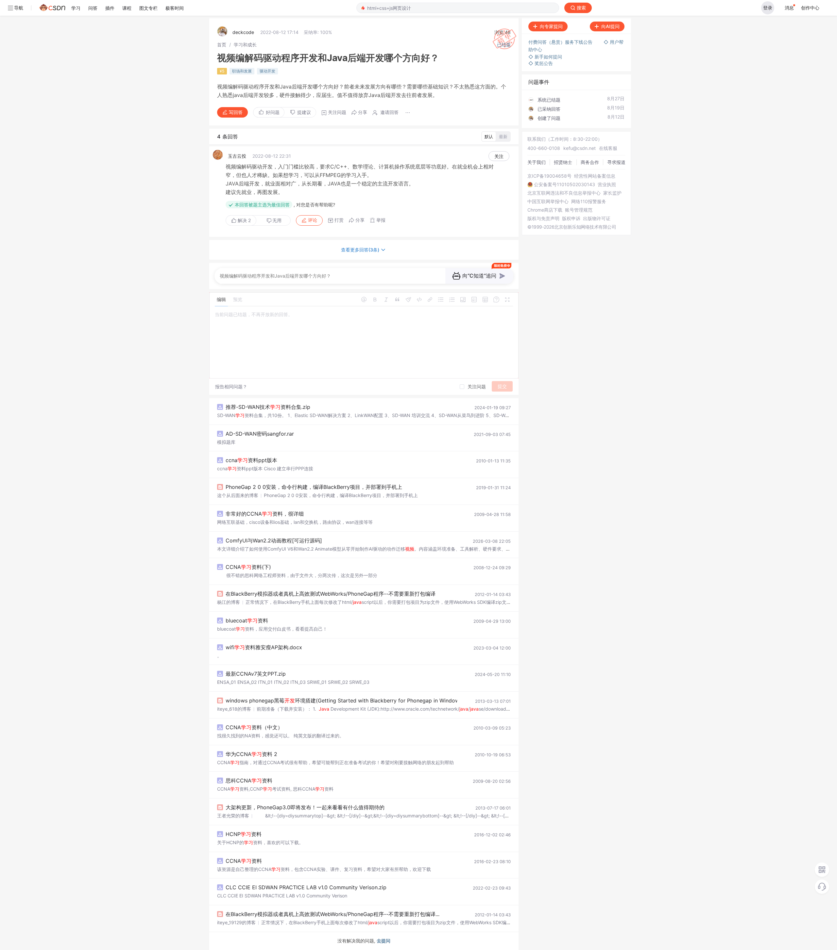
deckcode (243, 32)
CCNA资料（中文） (254, 727)
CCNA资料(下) (248, 567)
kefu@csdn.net (579, 148)
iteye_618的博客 (234, 709)
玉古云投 (237, 156)
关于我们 (536, 162)
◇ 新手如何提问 (545, 56)
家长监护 (612, 193)
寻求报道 (616, 162)
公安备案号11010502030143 (564, 184)
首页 (221, 44)
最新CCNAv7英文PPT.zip (256, 673)
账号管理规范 (578, 210)
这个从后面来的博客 (237, 495)
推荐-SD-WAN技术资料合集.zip (268, 407)
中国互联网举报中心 (548, 201)
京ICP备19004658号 (549, 176)
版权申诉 (571, 218)
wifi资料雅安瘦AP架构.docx (264, 647)
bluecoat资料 (247, 620)
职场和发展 (242, 71)
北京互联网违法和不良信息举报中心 (564, 193)
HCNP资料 (244, 834)
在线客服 (608, 148)
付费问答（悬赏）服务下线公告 (561, 42)
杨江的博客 (228, 602)
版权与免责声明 (543, 218)
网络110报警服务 (588, 201)
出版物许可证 (596, 218)
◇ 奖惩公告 (540, 63)
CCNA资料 (244, 861)
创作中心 (810, 7)
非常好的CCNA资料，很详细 (265, 513)
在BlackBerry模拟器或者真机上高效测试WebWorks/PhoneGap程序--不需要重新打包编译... (332, 914)
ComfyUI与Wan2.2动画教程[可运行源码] (274, 540)
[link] (221, 44)
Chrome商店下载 (544, 210)
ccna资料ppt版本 (251, 460)
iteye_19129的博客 (236, 922)
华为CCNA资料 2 (251, 754)
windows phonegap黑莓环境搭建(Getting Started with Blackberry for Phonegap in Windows (344, 700)
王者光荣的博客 (233, 815)
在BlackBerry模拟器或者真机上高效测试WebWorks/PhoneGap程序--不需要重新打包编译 (331, 593)
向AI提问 (610, 26)
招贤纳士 (563, 162)
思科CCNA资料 (249, 780)
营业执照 (607, 184)
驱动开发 (267, 71)
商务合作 (590, 162)
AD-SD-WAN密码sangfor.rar (260, 433)
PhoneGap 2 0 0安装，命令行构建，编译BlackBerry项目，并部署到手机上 (314, 487)
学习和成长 (245, 44)
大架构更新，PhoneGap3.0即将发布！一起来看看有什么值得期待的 (305, 807)
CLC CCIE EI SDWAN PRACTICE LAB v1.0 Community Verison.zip (306, 887)
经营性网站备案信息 (594, 176)
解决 (243, 220)
